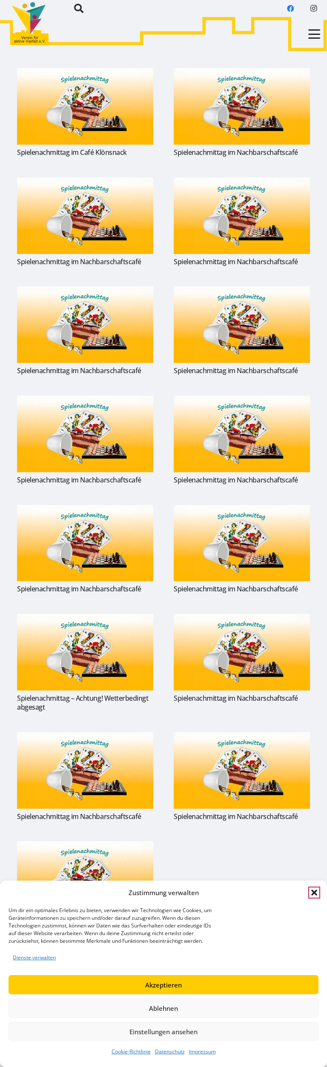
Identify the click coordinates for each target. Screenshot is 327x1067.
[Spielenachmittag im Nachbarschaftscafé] (242, 106)
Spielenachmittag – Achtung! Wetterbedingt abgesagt (82, 702)
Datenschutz (170, 1051)
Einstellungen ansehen (163, 1031)
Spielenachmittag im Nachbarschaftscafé (236, 152)
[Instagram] (313, 8)
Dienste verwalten (34, 957)
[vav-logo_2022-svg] (30, 23)
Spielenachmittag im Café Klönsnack (72, 152)
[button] (314, 892)
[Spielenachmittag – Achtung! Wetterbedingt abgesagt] (85, 652)
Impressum (202, 1051)
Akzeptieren (163, 985)
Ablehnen (163, 1008)
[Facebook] (290, 8)
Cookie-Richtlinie (131, 1051)
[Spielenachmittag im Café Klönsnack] (85, 106)
